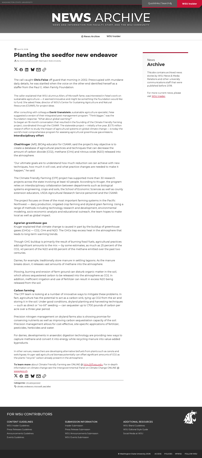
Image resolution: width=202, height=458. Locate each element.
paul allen (47, 386)
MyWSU (178, 454)
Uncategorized (33, 383)
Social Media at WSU (133, 433)
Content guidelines (20, 422)
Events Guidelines (15, 437)
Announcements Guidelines (20, 433)
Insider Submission (74, 425)
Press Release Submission (77, 429)
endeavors (28, 386)
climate (20, 386)
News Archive (92, 36)
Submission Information (81, 422)
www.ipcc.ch (20, 371)
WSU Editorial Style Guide (135, 429)
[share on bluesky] (33, 70)
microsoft (38, 386)
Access (158, 454)
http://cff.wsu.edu (93, 364)
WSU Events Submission (77, 437)
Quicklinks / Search (159, 3)
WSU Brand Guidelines (134, 425)
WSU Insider (189, 3)
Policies (168, 454)
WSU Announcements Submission (81, 433)
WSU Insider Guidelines (18, 425)
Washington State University (17, 2)
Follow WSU (191, 454)
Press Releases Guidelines (19, 429)
